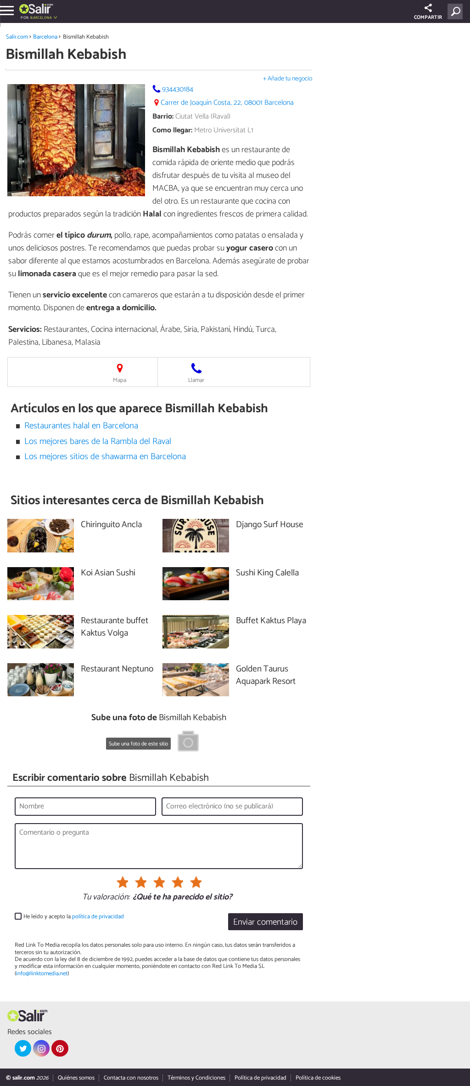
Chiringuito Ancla (111, 525)
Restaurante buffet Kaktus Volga (114, 627)
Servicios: (25, 329)
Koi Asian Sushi (108, 573)
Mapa (119, 380)
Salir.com (17, 37)
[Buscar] (457, 11)
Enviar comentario (265, 922)
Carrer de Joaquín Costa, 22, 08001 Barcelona (227, 103)
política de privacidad (98, 916)
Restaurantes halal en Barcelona (81, 426)
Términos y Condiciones (196, 1078)
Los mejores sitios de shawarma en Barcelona (105, 456)
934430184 (177, 89)
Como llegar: (172, 130)
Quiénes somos (76, 1078)
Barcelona (45, 37)
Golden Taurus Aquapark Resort (266, 675)
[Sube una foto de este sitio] (188, 742)
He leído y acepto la (73, 916)
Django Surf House (269, 525)
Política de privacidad (260, 1078)
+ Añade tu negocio (287, 79)
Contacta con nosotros (131, 1078)
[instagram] (41, 1048)
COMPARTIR (428, 17)
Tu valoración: (105, 898)
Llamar (196, 380)
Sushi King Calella (267, 573)
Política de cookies (318, 1078)
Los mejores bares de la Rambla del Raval (97, 441)
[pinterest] (59, 1048)
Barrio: (162, 116)
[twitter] (23, 1048)
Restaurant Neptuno (117, 669)
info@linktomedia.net (41, 973)
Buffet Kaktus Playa (271, 621)
